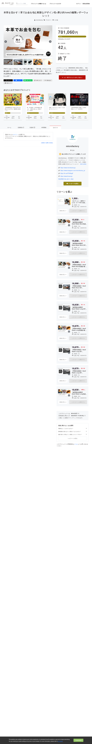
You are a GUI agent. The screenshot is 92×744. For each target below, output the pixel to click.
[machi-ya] (7, 3)
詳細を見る (62, 210)
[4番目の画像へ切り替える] (37, 62)
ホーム (9, 127)
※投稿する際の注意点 (47, 143)
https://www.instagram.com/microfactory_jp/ (72, 170)
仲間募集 (43, 127)
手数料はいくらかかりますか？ (65, 428)
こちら (76, 444)
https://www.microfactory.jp (67, 168)
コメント (55, 127)
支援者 (32, 127)
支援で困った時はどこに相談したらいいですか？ (70, 434)
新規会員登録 (86, 3)
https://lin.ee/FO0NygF (66, 173)
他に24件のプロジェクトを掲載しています (74, 154)
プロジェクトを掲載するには (38, 3)
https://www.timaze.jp (66, 176)
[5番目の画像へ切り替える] (47, 62)
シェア (19, 80)
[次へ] (50, 41)
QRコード (9, 83)
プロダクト (48, 20)
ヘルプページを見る (72, 438)
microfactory (39, 20)
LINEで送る (29, 80)
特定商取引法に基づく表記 (65, 179)
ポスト (9, 80)
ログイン (78, 3)
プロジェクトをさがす (55, 3)
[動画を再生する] (27, 41)
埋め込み (49, 80)
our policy (60, 741)
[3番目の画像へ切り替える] (28, 62)
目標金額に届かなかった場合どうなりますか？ (69, 431)
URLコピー (39, 80)
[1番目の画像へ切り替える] (8, 62)
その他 (56, 20)
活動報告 (21, 127)
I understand (78, 740)
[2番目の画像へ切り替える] (18, 62)
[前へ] (5, 41)
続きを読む (83, 164)
